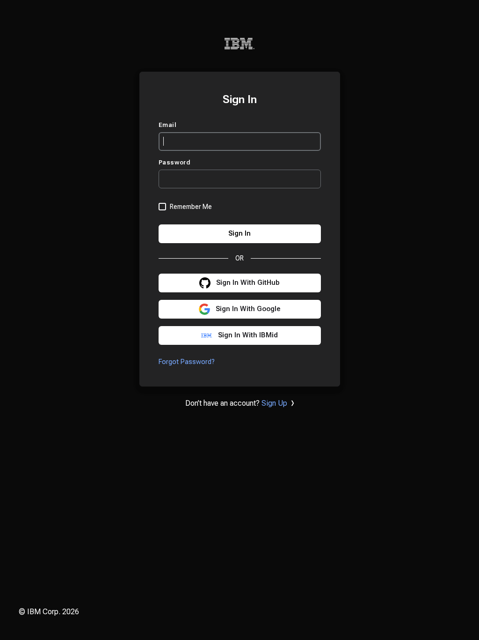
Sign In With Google (248, 309)
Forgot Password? (187, 362)
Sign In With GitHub (248, 283)
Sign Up (274, 403)
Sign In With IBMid (248, 335)
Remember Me (191, 206)
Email (169, 124)
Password (176, 162)
